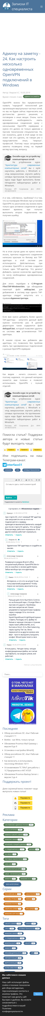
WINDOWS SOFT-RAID (13, 914)
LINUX (9, 928)
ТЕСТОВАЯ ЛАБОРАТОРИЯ (15, 859)
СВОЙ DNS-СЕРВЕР (12, 909)
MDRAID (30, 899)
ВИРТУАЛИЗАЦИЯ (12, 963)
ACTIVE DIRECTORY (12, 968)
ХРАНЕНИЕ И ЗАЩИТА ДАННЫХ (17, 844)
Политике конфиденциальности (12, 1010)
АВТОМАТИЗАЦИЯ (12, 958)
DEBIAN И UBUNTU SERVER (16, 835)
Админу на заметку (32, 97)
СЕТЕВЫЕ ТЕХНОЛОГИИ (28, 928)
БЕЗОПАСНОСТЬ (12, 943)
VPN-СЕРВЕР (31, 909)
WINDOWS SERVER (13, 839)
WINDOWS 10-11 (28, 879)
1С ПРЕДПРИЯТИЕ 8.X (14, 849)
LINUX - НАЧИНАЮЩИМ (14, 874)
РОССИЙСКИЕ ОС (12, 894)
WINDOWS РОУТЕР (12, 904)
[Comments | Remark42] (22, 572)
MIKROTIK (10, 879)
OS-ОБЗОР (10, 854)
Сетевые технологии (32, 470)
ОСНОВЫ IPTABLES (12, 899)
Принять (38, 994)
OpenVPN (8, 470)
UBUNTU (29, 943)
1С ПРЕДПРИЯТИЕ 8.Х (14, 938)
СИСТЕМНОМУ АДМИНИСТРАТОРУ (18, 825)
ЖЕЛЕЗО (33, 849)
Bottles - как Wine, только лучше (19, 739)
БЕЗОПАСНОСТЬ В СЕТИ (14, 869)
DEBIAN (30, 924)
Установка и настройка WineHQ (19, 750)
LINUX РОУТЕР (32, 894)
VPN (17, 470)
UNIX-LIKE (10, 864)
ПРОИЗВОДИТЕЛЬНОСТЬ (15, 953)
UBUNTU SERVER (12, 924)
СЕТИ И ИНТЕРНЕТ (13, 830)
